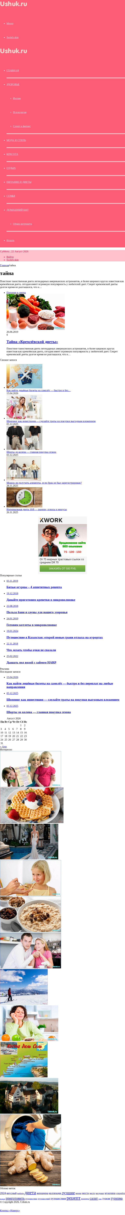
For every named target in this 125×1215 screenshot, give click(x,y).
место (92, 1193)
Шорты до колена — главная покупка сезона (31, 452)
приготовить (15, 1198)
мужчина (110, 1193)
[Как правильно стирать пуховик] (30, 1149)
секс (100, 1199)
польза (2, 1199)
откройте (120, 1193)
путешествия (58, 1198)
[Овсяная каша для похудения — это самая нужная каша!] (30, 931)
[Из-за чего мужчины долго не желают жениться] (30, 967)
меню (78, 1193)
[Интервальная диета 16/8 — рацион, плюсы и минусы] (24, 506)
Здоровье (13, 84)
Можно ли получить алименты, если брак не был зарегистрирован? (44, 482)
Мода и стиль (16, 140)
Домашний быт (18, 210)
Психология (19, 112)
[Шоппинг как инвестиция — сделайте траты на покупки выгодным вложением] (24, 418)
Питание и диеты (19, 182)
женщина (42, 1193)
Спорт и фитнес (22, 126)
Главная (4, 265)
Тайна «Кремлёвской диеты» (32, 342)
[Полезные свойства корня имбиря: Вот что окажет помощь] (30, 1185)
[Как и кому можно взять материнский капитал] (30, 785)
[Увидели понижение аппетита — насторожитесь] (30, 894)
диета (30, 1192)
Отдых (11, 168)
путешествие (31, 1199)
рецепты (85, 1198)
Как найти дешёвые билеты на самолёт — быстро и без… (39, 390)
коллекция (55, 1193)
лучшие (68, 1193)
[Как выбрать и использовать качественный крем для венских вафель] (31, 822)
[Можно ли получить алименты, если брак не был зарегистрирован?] (24, 480)
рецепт (74, 1197)
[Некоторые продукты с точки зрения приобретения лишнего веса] (29, 1040)
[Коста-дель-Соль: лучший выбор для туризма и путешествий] (24, 1076)
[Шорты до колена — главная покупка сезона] (24, 449)
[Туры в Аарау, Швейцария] (29, 1112)
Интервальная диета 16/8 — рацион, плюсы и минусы (37, 509)
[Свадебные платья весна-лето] (29, 858)
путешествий (44, 1199)
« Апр (3, 746)
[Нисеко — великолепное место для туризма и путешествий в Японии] (24, 1003)
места (85, 1193)
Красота (12, 154)
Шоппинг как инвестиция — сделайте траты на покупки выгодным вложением (51, 421)
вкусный (12, 1193)
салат (94, 1198)
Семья (11, 196)
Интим (17, 98)
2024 (3, 1193)
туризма (117, 1198)
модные (100, 1193)
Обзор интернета (22, 223)
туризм (106, 1198)
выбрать (20, 1193)
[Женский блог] (16, 7)
